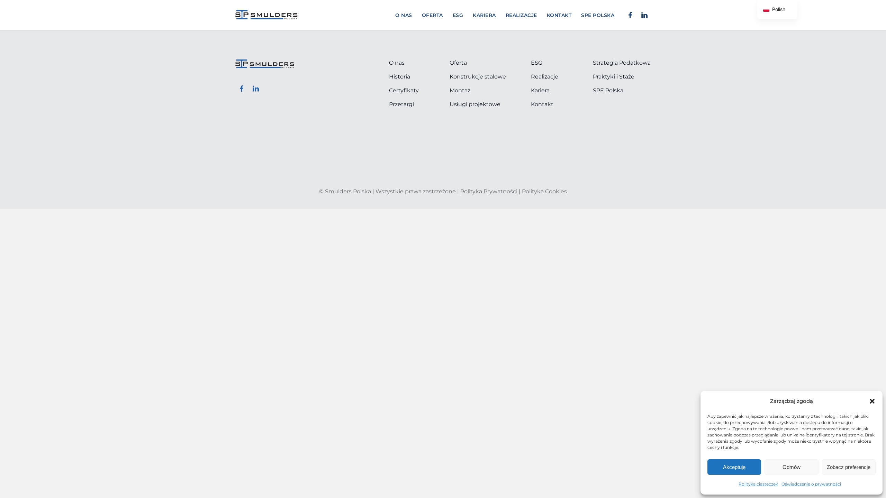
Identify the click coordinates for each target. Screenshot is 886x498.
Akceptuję (734, 467)
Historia (399, 76)
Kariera (484, 15)
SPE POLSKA (597, 15)
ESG (458, 15)
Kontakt (559, 15)
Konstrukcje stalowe (478, 76)
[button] (872, 401)
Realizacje (521, 15)
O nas (403, 15)
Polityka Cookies (544, 191)
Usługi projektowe (475, 104)
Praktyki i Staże (613, 76)
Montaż (460, 90)
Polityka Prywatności (488, 191)
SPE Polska (608, 90)
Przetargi (401, 104)
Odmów (792, 467)
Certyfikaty (404, 90)
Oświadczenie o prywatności (811, 484)
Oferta (432, 15)
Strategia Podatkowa (622, 62)
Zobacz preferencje (848, 467)
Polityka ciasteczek (758, 484)
